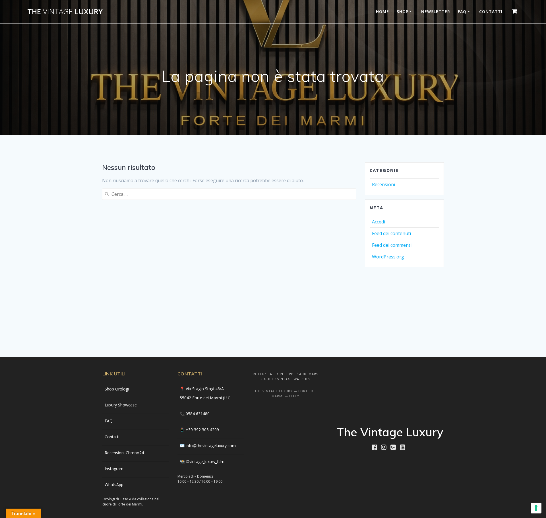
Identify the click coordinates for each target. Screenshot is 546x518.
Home (382, 11)
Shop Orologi (117, 389)
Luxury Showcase (121, 405)
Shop (402, 11)
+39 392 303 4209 (202, 429)
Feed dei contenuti (391, 233)
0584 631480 (198, 413)
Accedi (378, 222)
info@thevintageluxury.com (211, 445)
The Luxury (65, 11)
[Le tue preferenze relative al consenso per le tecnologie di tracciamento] (536, 508)
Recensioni (383, 184)
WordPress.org (388, 257)
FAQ (462, 11)
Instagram (114, 468)
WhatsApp (114, 484)
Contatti (490, 11)
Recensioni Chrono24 (124, 452)
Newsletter (435, 11)
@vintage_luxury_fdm (205, 461)
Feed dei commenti (391, 245)
